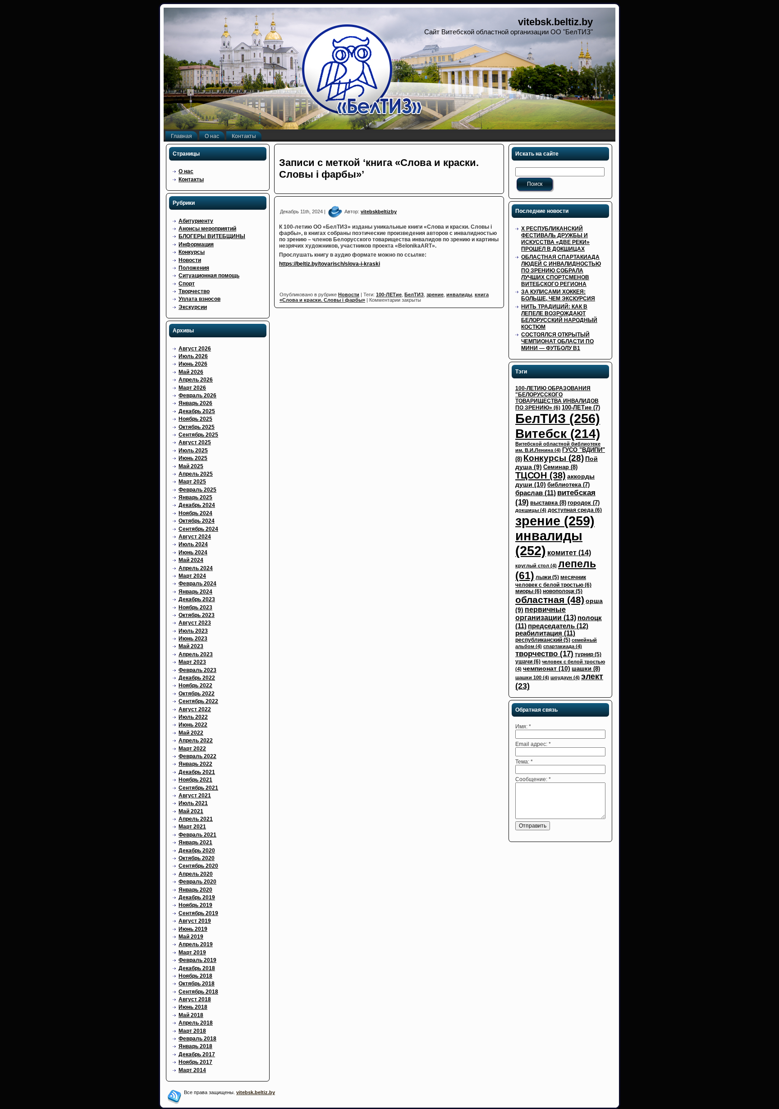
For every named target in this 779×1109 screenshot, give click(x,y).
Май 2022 (191, 733)
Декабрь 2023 (197, 599)
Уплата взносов (199, 299)
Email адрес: (533, 744)
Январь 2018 (195, 1046)
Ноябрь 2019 (195, 905)
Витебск (557, 433)
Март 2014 (192, 1070)
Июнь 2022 (193, 725)
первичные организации (545, 613)
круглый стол (536, 565)
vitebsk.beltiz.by (555, 22)
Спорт (187, 284)
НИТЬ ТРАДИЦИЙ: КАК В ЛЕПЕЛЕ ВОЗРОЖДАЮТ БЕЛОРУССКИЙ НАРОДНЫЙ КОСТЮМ (559, 317)
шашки (586, 668)
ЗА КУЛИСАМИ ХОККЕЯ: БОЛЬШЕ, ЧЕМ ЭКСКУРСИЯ (558, 295)
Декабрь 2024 (197, 505)
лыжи (547, 577)
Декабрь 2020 (197, 850)
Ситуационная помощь (209, 275)
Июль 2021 (193, 803)
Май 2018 (191, 1015)
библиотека (568, 484)
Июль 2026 (193, 356)
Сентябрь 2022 (198, 701)
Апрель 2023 (196, 654)
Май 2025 (191, 466)
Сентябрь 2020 (198, 866)
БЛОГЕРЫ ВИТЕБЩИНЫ (212, 236)
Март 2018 (192, 1031)
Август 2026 (195, 348)
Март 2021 (192, 827)
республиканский (542, 640)
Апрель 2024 (196, 568)
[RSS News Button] (174, 1097)
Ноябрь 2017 (195, 1062)
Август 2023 (195, 623)
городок (584, 502)
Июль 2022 (193, 717)
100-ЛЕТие (389, 294)
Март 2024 (192, 576)
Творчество (194, 291)
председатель (558, 626)
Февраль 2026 (197, 395)
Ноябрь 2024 (195, 513)
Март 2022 (192, 748)
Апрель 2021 (196, 819)
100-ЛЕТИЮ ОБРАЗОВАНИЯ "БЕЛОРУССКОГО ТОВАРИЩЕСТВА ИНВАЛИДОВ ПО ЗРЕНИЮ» (557, 398)
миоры (528, 591)
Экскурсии (193, 307)
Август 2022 (195, 709)
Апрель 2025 (196, 474)
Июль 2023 (193, 631)
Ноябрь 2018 (195, 976)
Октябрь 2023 (197, 615)
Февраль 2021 (197, 835)
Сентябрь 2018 (198, 992)
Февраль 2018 (197, 1038)
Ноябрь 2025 (195, 419)
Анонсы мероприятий (207, 228)
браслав (535, 493)
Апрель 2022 (196, 740)
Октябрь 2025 (197, 427)
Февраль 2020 (197, 882)
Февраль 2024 (197, 583)
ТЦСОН (540, 475)
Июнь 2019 (193, 929)
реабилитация (545, 633)
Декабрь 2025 (197, 411)
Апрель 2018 (196, 1023)
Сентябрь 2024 (198, 529)
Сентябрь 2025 (198, 435)
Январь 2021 (195, 842)
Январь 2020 (195, 890)
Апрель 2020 (196, 874)
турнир (588, 654)
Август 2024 (195, 537)
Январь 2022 (195, 764)
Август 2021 (195, 795)
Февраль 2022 (197, 756)
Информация (196, 244)
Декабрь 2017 (197, 1054)
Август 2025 (195, 442)
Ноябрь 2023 (195, 607)
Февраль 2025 (197, 490)
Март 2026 (192, 388)
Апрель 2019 (196, 944)
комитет (569, 553)
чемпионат (546, 668)
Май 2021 (191, 811)
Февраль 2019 (197, 960)
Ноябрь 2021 (195, 780)
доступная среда (575, 510)
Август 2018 (195, 999)
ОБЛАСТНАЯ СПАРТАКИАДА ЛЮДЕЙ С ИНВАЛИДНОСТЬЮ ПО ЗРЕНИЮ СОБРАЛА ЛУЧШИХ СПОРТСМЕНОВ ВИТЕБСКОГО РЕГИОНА (561, 270)
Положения (194, 268)
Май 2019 (191, 937)
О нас (186, 171)
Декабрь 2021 (197, 772)
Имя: (523, 726)
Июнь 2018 (193, 1007)
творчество (544, 653)
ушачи (528, 661)
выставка (548, 502)
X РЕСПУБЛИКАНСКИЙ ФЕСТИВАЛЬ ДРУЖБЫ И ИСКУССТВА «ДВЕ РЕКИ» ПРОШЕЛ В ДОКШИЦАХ (555, 238)
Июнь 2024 (193, 552)
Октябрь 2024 (197, 521)
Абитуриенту (196, 221)
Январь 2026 (195, 403)
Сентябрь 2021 (198, 788)
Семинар (560, 467)
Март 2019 (192, 952)
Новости (190, 260)
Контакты (191, 179)
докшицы (530, 510)
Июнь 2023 (193, 638)
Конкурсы (192, 252)
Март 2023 (192, 662)
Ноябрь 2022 (195, 685)
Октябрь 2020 (197, 858)
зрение (435, 294)
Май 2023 (191, 646)
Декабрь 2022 (197, 678)
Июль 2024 (193, 544)
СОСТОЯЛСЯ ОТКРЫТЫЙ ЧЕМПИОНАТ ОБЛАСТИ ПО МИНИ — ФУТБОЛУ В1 (557, 341)
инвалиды (459, 294)
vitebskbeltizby (379, 211)
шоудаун (565, 677)
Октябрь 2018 (197, 983)
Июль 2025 (193, 450)
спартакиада (562, 646)
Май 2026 (191, 372)
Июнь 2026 (193, 364)
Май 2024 (191, 560)
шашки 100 (532, 677)
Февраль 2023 (197, 670)
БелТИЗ (414, 294)
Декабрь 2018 (197, 968)
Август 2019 (195, 921)
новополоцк (562, 591)
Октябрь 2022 (197, 693)
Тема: (524, 762)
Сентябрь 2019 (198, 913)
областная (549, 599)
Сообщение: (533, 779)
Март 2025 (192, 482)
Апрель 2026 (196, 380)
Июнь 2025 (193, 458)
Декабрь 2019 (197, 897)
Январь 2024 (195, 592)
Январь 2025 (195, 497)
